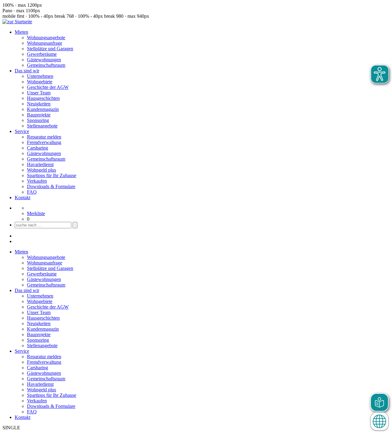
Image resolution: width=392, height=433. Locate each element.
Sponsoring (38, 120)
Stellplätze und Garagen (50, 48)
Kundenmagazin (43, 109)
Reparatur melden (44, 136)
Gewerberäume (42, 54)
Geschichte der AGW (48, 87)
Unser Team (39, 92)
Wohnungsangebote (46, 37)
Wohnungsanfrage (44, 43)
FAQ (32, 192)
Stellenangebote (42, 125)
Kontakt (22, 197)
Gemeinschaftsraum (46, 65)
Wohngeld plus (41, 170)
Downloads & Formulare (51, 186)
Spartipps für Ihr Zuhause (51, 175)
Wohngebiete (39, 81)
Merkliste (36, 213)
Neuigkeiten (39, 103)
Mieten (21, 32)
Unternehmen (40, 76)
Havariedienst (40, 164)
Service (22, 131)
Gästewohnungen (44, 59)
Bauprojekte (39, 114)
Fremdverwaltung (44, 142)
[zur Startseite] (17, 21)
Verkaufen (37, 181)
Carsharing (37, 147)
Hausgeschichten (43, 98)
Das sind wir (27, 70)
